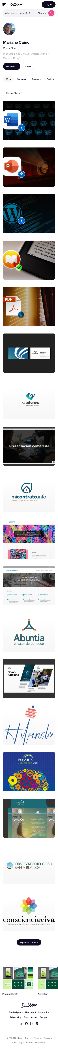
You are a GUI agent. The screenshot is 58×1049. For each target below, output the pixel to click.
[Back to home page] (16, 4)
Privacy (37, 1038)
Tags (21, 1042)
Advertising (15, 1017)
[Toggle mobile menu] (4, 4)
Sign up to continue (29, 942)
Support (44, 1017)
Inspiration (43, 1012)
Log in (48, 4)
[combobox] (19, 13)
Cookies (47, 1038)
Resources (40, 1042)
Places (29, 1042)
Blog (26, 1017)
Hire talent (30, 1012)
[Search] (51, 13)
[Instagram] (31, 1023)
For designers (16, 1012)
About (34, 1017)
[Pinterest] (37, 1023)
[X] (21, 1023)
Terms (28, 1038)
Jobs (14, 1042)
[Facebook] (26, 1023)
